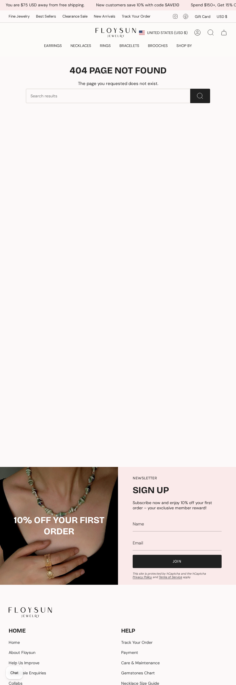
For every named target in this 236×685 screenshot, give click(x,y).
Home (14, 642)
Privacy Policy (142, 577)
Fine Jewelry (19, 16)
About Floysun (22, 652)
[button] (53, 46)
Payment (129, 652)
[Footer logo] (30, 612)
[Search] (200, 96)
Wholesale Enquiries (27, 672)
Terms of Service (170, 577)
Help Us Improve (24, 662)
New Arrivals (104, 16)
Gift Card (202, 16)
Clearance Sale (74, 16)
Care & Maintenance (140, 662)
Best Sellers (46, 16)
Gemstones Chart (138, 672)
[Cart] (224, 32)
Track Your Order (136, 16)
